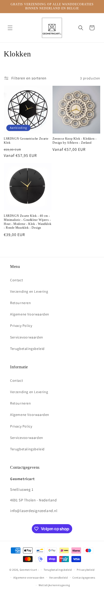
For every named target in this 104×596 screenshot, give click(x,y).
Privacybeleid (86, 569)
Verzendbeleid (58, 577)
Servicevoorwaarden (26, 337)
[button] (10, 27)
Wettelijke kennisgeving (54, 585)
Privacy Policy (21, 325)
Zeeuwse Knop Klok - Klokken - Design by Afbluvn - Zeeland (74, 140)
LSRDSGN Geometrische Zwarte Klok (26, 140)
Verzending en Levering (29, 291)
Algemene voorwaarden (28, 577)
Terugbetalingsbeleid (27, 348)
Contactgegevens (83, 577)
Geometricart (28, 569)
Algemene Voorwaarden (29, 314)
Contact (16, 280)
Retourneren (20, 303)
